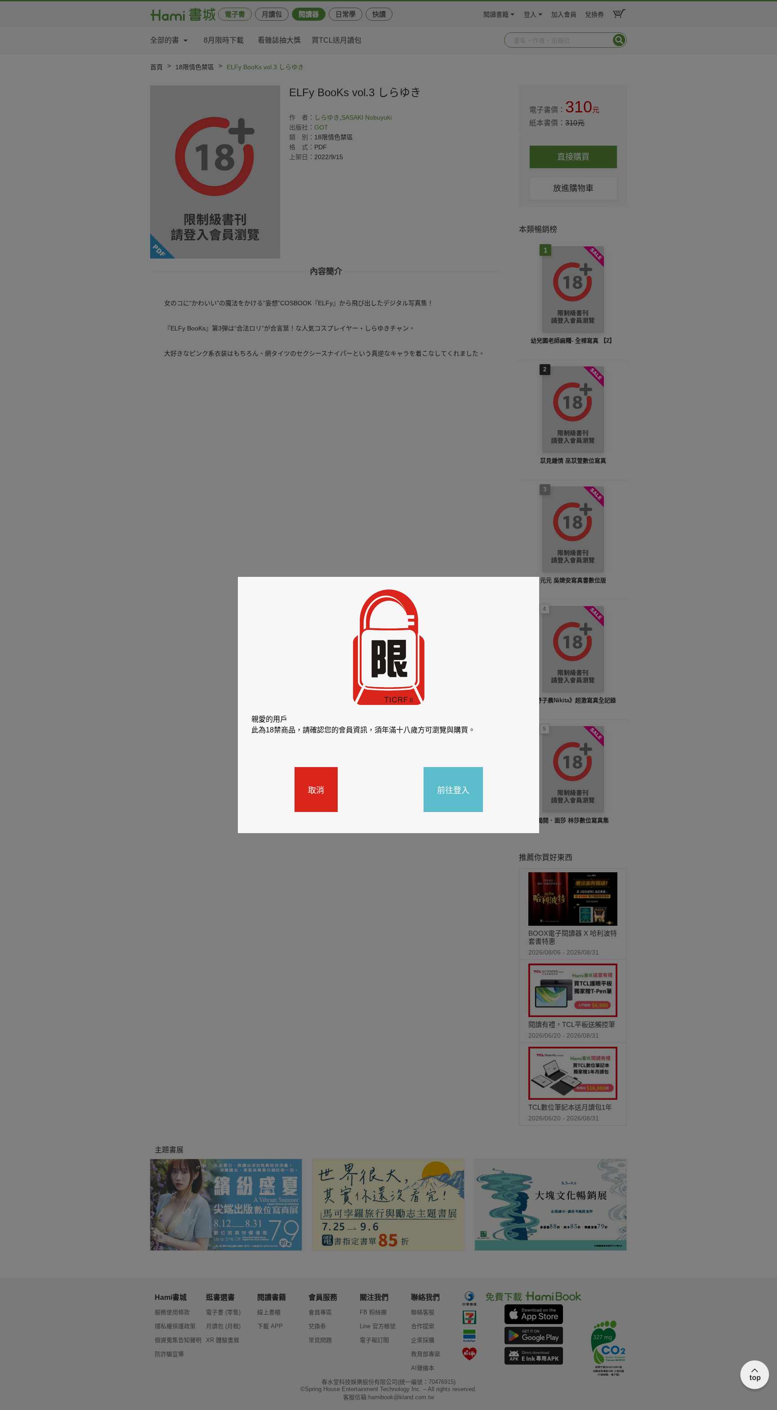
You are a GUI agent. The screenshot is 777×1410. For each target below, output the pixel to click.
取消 (316, 789)
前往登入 (453, 789)
